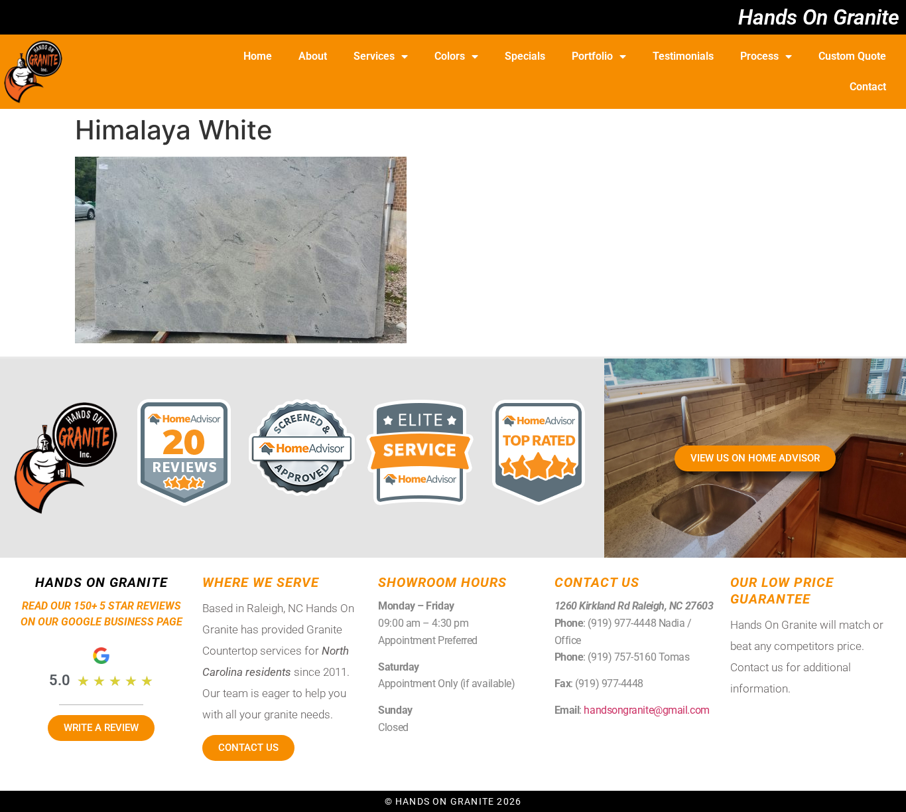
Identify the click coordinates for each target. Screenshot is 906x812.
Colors (449, 56)
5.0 (59, 680)
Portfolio (592, 56)
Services (374, 56)
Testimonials (683, 56)
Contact (868, 86)
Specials (525, 56)
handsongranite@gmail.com (646, 710)
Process (759, 56)
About (312, 56)
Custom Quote (852, 56)
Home (257, 56)
